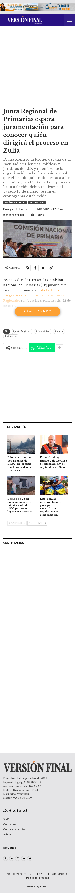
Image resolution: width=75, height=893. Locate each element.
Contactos (9, 824)
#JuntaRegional (22, 331)
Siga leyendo (37, 311)
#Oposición (43, 331)
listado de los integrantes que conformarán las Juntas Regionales (33, 295)
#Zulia (59, 331)
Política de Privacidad (37, 877)
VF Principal (37, 202)
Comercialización (14, 829)
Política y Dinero (15, 202)
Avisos (7, 834)
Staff (6, 819)
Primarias (11, 336)
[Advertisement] (37, 68)
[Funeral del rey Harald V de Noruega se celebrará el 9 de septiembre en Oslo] (54, 444)
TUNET (44, 886)
